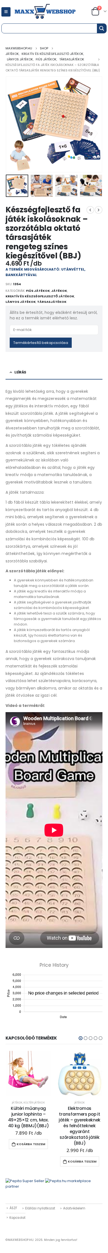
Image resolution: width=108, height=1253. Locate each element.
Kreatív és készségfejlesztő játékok (40, 296)
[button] (80, 1038)
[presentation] (12, 124)
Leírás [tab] (20, 372)
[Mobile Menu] (6, 12)
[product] (28, 1073)
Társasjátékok (51, 302)
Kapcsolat (17, 1217)
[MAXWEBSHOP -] (51, 11)
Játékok (59, 290)
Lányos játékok (21, 302)
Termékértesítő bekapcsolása (40, 342)
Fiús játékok (38, 290)
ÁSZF (13, 1208)
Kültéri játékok (34, 1102)
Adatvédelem (74, 1208)
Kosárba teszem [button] (31, 1144)
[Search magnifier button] (101, 28)
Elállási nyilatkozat (40, 1208)
